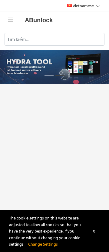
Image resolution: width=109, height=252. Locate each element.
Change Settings (43, 244)
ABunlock (39, 20)
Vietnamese (83, 6)
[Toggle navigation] (11, 20)
